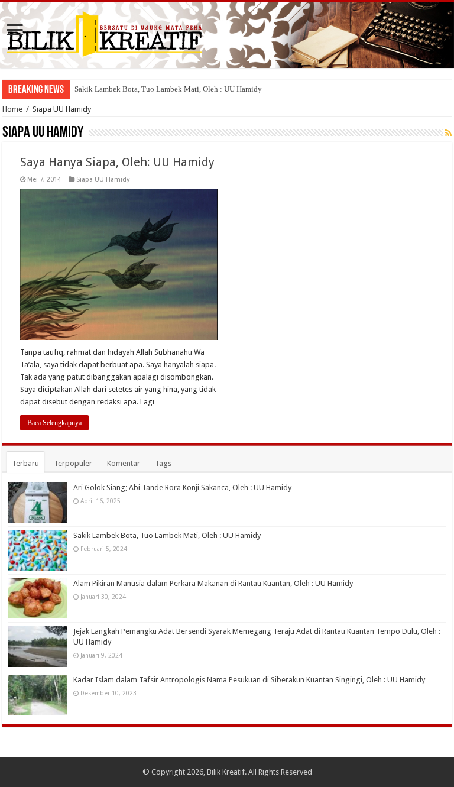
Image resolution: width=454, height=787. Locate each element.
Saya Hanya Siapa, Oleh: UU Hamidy (117, 162)
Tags (163, 463)
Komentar (123, 463)
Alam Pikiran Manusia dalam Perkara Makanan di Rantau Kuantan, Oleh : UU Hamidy (213, 583)
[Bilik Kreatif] (227, 35)
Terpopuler (73, 463)
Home (12, 109)
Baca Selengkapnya (54, 423)
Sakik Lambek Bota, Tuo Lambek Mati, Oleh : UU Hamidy (168, 89)
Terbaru (25, 463)
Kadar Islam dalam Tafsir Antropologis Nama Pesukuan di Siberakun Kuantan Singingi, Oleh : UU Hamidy (249, 679)
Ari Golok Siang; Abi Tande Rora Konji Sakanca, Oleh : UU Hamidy (182, 487)
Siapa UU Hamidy (102, 179)
